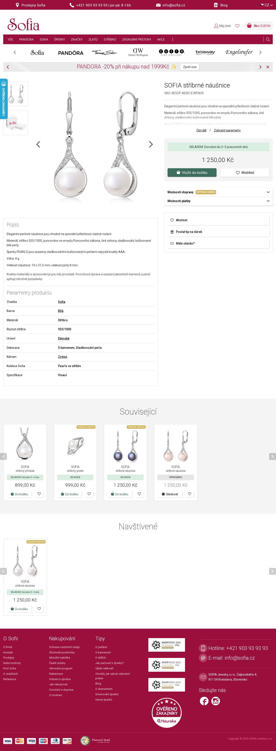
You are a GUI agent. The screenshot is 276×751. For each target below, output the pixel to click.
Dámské (63, 338)
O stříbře (100, 657)
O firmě (7, 647)
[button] (39, 494)
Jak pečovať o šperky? (109, 663)
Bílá (60, 311)
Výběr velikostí (104, 668)
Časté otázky (57, 663)
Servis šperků (103, 699)
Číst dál (201, 130)
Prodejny (8, 657)
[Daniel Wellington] (138, 52)
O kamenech (103, 652)
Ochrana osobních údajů (64, 647)
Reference (9, 679)
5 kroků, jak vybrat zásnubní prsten (112, 676)
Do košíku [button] (21, 494)
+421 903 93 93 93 (247, 648)
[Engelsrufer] (239, 52)
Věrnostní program (60, 668)
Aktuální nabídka (59, 657)
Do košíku (71, 494)
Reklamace (56, 673)
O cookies (55, 695)
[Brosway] (205, 52)
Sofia (61, 302)
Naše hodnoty (12, 663)
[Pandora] (71, 52)
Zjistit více (190, 67)
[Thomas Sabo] (104, 52)
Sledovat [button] (172, 494)
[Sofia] (22, 22)
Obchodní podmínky (62, 652)
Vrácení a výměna (60, 679)
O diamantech (104, 688)
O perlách (101, 647)
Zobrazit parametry (227, 130)
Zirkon (62, 356)
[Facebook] (205, 703)
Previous (10, 68)
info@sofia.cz (240, 658)
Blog (98, 683)
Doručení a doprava (61, 689)
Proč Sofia (9, 668)
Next (262, 68)
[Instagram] (216, 703)
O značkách (10, 673)
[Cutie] (172, 52)
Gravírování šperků (106, 694)
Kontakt (8, 652)
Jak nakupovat (58, 684)
